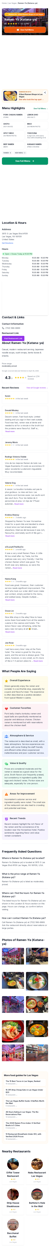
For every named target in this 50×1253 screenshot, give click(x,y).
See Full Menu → (41, 108)
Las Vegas (12, 3)
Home (4, 3)
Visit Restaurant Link (13, 338)
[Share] (45, 92)
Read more (10, 431)
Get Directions (7, 243)
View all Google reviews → (37, 388)
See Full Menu (25, 29)
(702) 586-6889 (12, 328)
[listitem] (13, 116)
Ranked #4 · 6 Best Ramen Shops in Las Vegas (24, 14)
